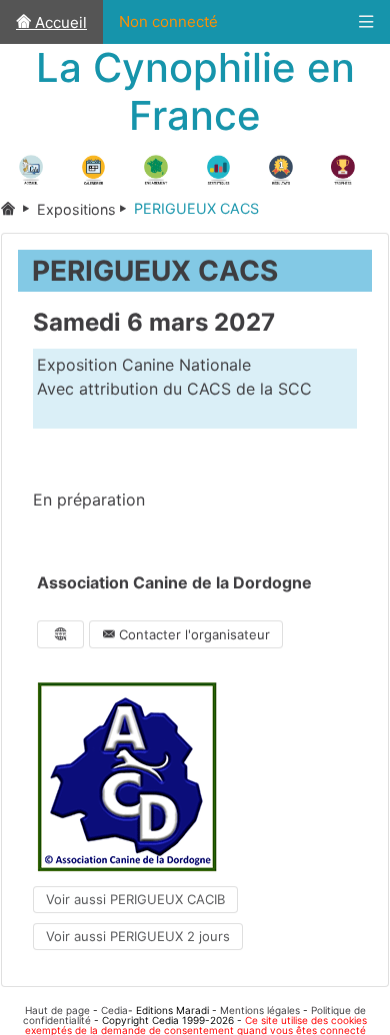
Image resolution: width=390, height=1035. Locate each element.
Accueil (59, 22)
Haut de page (57, 1010)
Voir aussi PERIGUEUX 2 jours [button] (138, 936)
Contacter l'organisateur (192, 634)
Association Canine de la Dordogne (174, 582)
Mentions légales (260, 1010)
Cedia (114, 1010)
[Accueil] (19, 209)
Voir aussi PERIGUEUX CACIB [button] (135, 899)
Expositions (76, 209)
